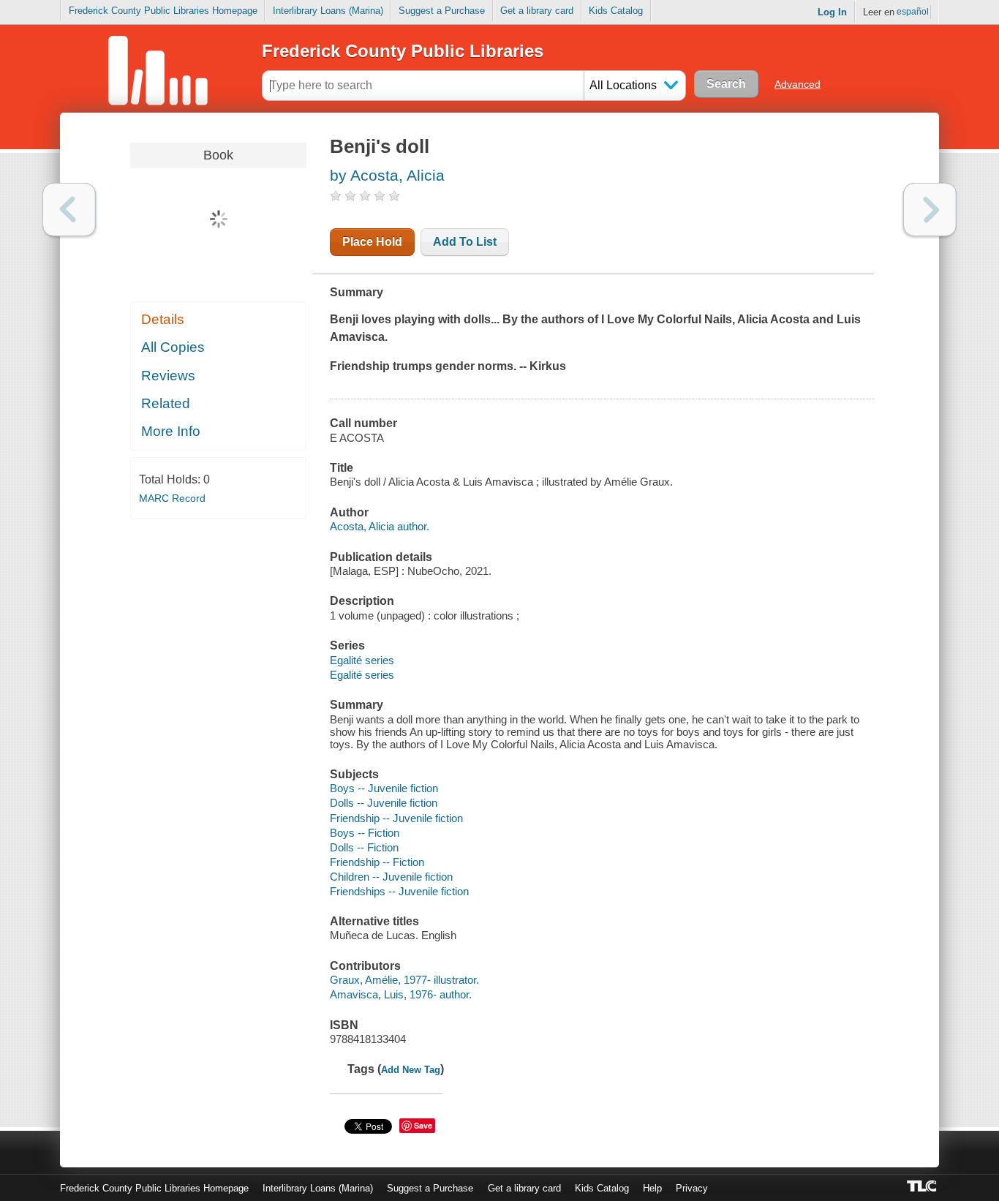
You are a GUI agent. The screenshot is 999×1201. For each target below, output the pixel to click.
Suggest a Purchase (442, 10)
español (913, 12)
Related (165, 403)
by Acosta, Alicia (387, 175)
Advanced (797, 84)
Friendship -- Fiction (377, 862)
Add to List (465, 242)
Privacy (692, 1188)
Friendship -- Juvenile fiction (396, 818)
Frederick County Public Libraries (402, 51)
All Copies (173, 347)
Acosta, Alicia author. (379, 526)
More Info (170, 431)
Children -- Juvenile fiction (391, 876)
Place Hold (372, 242)
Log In (832, 12)
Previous (69, 209)
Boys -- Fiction (364, 833)
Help (652, 1188)
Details (162, 319)
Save (423, 1125)
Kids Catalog (616, 10)
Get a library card (536, 10)
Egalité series (362, 660)
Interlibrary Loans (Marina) (328, 10)
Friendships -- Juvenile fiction (399, 891)
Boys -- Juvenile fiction (384, 788)
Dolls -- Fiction (364, 847)
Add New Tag (410, 1069)
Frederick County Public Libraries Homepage (163, 10)
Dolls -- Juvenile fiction (383, 803)
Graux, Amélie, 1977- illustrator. (404, 980)
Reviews (168, 375)
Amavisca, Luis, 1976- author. (401, 994)
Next (930, 209)
